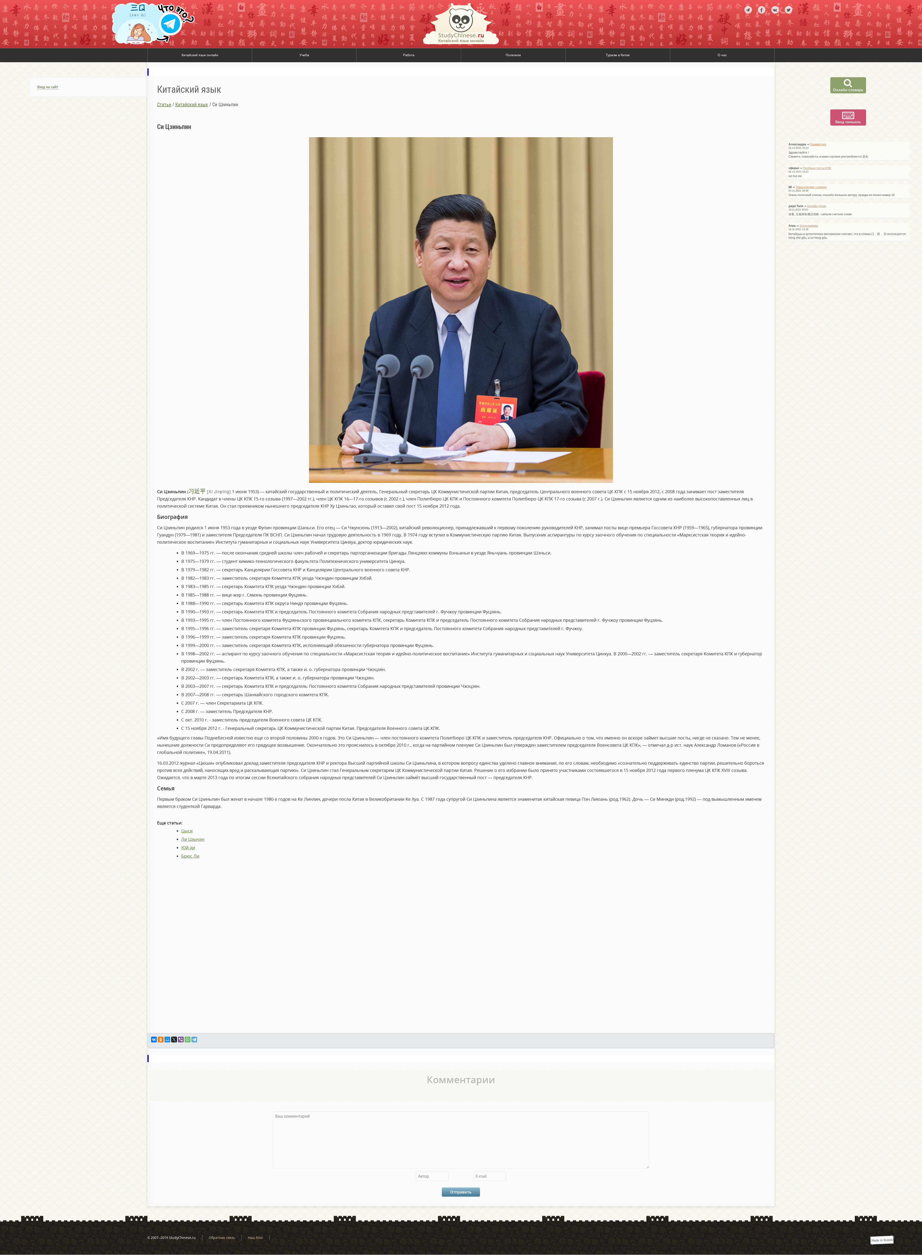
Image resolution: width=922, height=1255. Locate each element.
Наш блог (255, 1237)
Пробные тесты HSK (817, 168)
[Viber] (181, 1039)
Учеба (304, 55)
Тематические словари (811, 187)
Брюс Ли (190, 856)
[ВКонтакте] (154, 1039)
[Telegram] (194, 1039)
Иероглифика (809, 226)
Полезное (513, 55)
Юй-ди (188, 847)
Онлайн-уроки (816, 206)
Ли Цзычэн (192, 839)
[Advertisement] (74, 159)
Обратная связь (222, 1237)
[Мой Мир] (167, 1039)
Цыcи (187, 831)
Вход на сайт (47, 87)
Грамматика (818, 144)
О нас (722, 55)
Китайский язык (191, 104)
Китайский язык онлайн (200, 55)
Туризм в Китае (618, 55)
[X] (174, 1039)
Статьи (164, 104)
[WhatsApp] (187, 1039)
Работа (408, 55)
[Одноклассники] (161, 1039)
